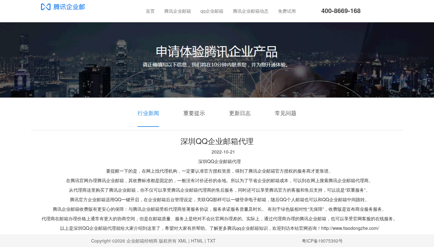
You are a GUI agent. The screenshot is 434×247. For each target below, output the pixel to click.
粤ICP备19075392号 (322, 240)
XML (182, 240)
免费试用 (287, 11)
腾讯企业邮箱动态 (250, 11)
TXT (211, 240)
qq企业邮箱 (211, 11)
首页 (150, 11)
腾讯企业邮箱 (177, 11)
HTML (197, 240)
